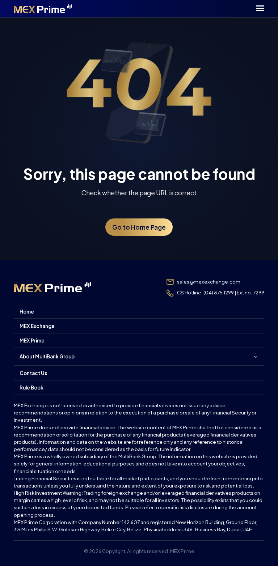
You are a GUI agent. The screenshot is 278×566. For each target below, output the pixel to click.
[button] (260, 9)
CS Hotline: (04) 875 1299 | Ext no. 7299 (220, 292)
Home (27, 311)
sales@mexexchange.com (208, 281)
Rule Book (31, 387)
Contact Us (33, 373)
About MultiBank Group (47, 356)
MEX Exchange (37, 326)
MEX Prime (32, 340)
